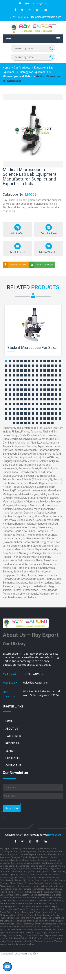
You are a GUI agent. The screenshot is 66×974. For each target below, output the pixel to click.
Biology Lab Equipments (33, 72)
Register (41, 3)
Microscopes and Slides (17, 76)
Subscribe (12, 808)
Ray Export (54, 834)
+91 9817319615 (18, 16)
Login (25, 3)
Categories (13, 736)
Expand (56, 97)
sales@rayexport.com (48, 16)
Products (12, 743)
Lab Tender (13, 758)
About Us (12, 728)
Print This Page (44, 264)
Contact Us (13, 765)
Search (10, 750)
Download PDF (18, 264)
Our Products (22, 67)
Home (6, 67)
